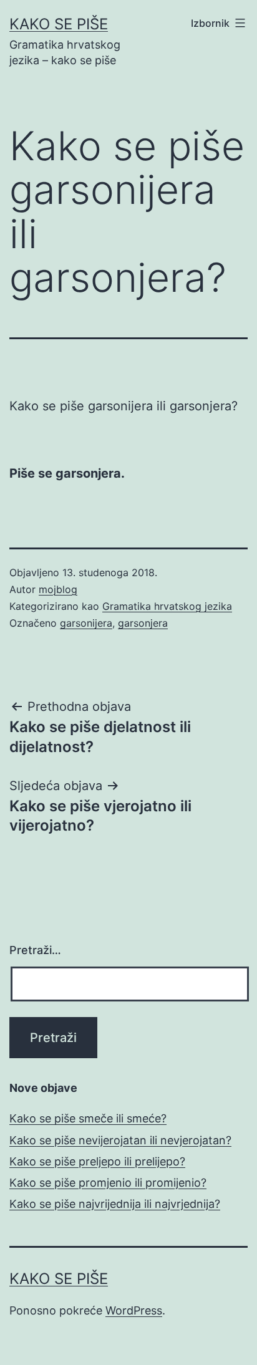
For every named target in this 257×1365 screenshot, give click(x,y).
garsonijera (86, 623)
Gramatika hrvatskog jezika (167, 606)
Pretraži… (35, 950)
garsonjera (143, 623)
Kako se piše (58, 24)
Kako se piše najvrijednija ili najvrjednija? (114, 1203)
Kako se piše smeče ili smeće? (88, 1118)
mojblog (58, 589)
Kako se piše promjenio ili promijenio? (107, 1182)
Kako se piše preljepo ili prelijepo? (97, 1161)
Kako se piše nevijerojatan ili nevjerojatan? (120, 1140)
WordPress (133, 1310)
